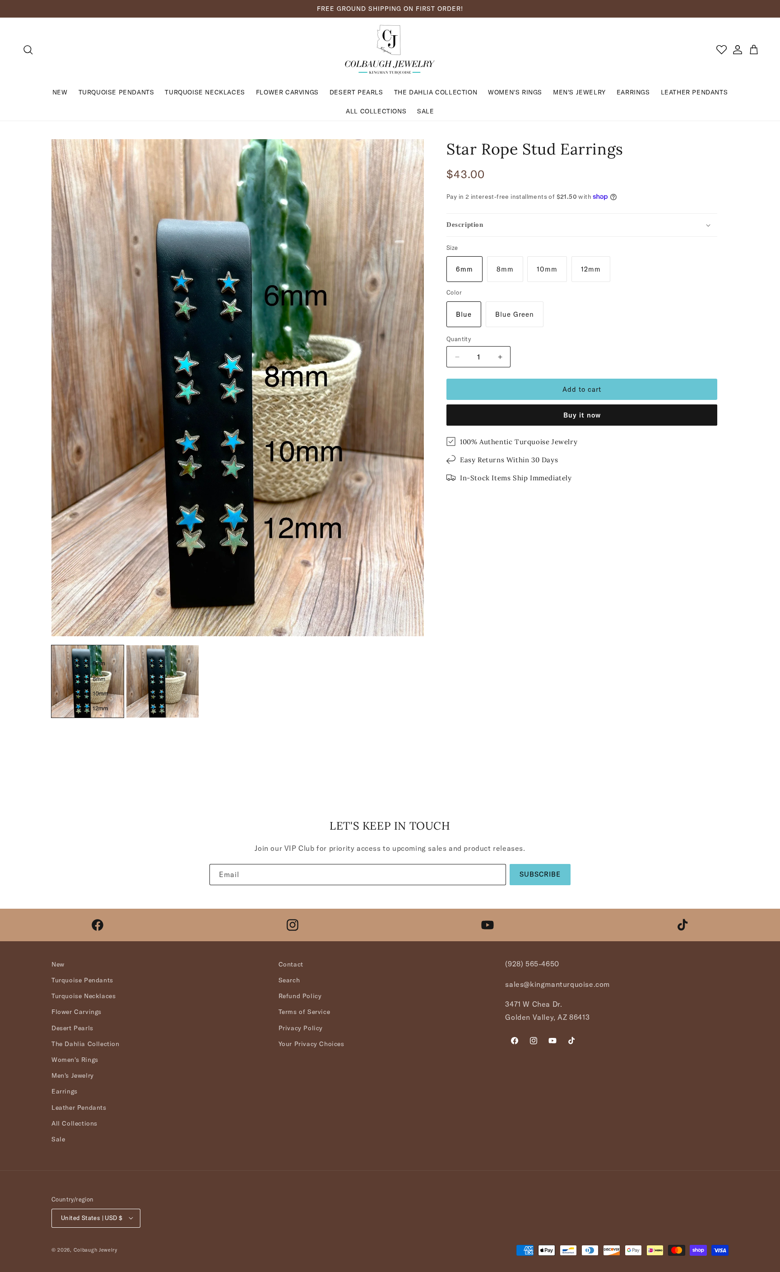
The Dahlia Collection (85, 1044)
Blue (464, 314)
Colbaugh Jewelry (95, 1249)
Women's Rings (74, 1060)
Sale (58, 1139)
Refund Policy (300, 996)
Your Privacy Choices (311, 1044)
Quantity (458, 339)
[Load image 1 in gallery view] (87, 681)
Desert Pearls (72, 1028)
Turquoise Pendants (82, 980)
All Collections (74, 1123)
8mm (505, 269)
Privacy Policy (301, 1028)
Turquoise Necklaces (83, 996)
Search (289, 980)
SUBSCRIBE (540, 874)
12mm (591, 269)
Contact (291, 964)
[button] (28, 49)
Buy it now (582, 415)
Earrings (64, 1092)
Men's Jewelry (72, 1076)
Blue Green (514, 314)
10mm (547, 269)
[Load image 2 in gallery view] (162, 681)
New (58, 964)
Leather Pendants (79, 1107)
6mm (464, 269)
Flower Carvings (76, 1012)
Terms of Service (304, 1012)
